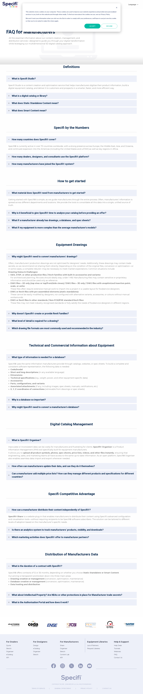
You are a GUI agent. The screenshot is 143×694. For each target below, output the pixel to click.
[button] (71, 79)
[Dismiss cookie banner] (116, 8)
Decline (109, 26)
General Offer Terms (62, 688)
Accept (92, 26)
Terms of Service (38, 688)
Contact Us (106, 688)
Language (132, 5)
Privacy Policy (86, 688)
